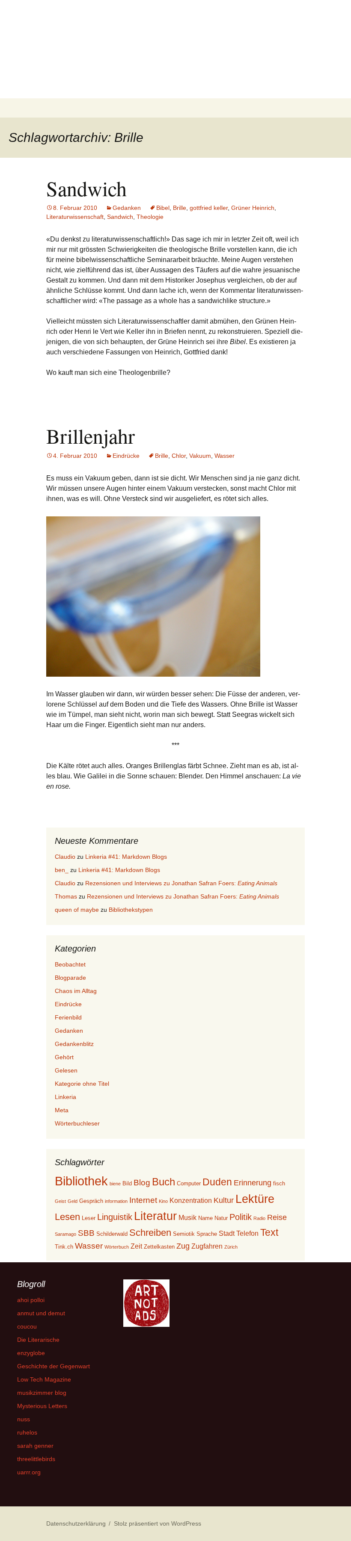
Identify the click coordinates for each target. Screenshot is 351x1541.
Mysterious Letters (42, 1406)
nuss (23, 1419)
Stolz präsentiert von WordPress (157, 1523)
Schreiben (150, 1232)
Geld (72, 1201)
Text (269, 1232)
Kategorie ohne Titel (82, 1083)
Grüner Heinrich (252, 207)
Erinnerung (252, 1183)
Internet (143, 1200)
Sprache (206, 1234)
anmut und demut (41, 1313)
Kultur (224, 1200)
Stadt (227, 1233)
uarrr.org (29, 1472)
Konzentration (191, 1200)
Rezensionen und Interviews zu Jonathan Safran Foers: (181, 883)
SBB (86, 1233)
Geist (60, 1201)
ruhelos (27, 1432)
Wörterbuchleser (77, 1123)
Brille (179, 207)
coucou (27, 1326)
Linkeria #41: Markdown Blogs (126, 856)
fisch (279, 1183)
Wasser (224, 455)
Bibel (163, 207)
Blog (142, 1182)
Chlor (179, 455)
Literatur (155, 1216)
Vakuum (200, 455)
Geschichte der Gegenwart (53, 1366)
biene (115, 1183)
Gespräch (91, 1201)
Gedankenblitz (74, 1043)
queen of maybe (77, 909)
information (116, 1201)
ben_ (61, 869)
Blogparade (70, 977)
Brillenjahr (90, 435)
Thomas (66, 896)
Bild (127, 1183)
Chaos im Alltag (76, 990)
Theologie (150, 216)
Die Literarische (38, 1339)
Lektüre (254, 1198)
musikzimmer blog (41, 1392)
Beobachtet (70, 964)
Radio (259, 1218)
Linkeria (65, 1096)
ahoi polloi (31, 1299)
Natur (221, 1218)
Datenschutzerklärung (76, 1523)
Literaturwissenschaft (75, 216)
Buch (163, 1181)
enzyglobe (31, 1352)
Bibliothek (81, 1181)
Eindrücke (126, 455)
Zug (183, 1246)
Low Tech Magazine (44, 1379)
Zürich (231, 1246)
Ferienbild (68, 1017)
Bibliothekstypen (131, 909)
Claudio (65, 856)
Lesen (67, 1216)
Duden (217, 1181)
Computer (189, 1183)
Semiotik (184, 1234)
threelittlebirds (36, 1459)
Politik (240, 1217)
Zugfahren (207, 1246)
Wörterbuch (116, 1246)
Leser (88, 1218)
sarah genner (35, 1445)
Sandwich (86, 188)
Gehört (64, 1057)
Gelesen (66, 1070)
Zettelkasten (159, 1246)
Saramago (65, 1234)
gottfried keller (209, 207)
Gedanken (127, 207)
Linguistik (114, 1217)
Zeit (136, 1246)
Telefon (247, 1233)
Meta (61, 1110)
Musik (187, 1217)
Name (205, 1218)
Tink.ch (64, 1246)
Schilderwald (112, 1234)
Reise (277, 1217)
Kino (163, 1201)
